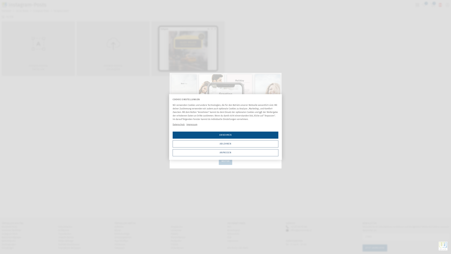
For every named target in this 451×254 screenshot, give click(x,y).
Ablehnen (225, 144)
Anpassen (225, 152)
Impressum (191, 124)
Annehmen (225, 135)
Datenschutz (179, 124)
